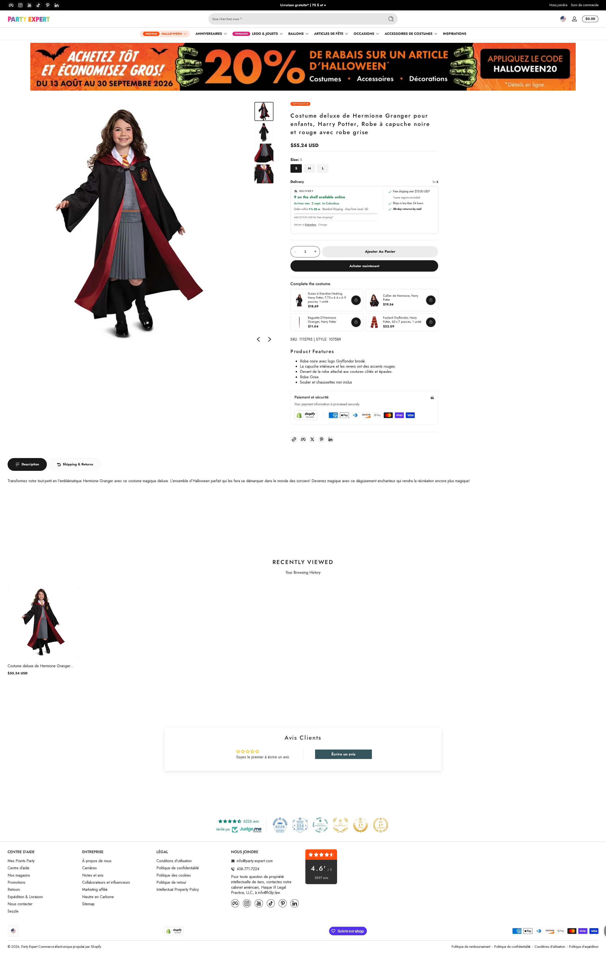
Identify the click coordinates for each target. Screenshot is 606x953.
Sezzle (13, 911)
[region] (303, 5)
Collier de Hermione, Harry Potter (400, 298)
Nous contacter (20, 904)
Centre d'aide (18, 868)
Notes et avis (92, 875)
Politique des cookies (173, 875)
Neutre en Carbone (98, 897)
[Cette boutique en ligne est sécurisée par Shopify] (305, 415)
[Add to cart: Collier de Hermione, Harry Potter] (431, 300)
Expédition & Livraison (25, 897)
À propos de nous (96, 861)
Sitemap (88, 904)
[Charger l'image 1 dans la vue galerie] (263, 111)
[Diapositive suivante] (269, 339)
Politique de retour (171, 882)
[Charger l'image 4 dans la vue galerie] (263, 173)
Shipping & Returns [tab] (78, 464)
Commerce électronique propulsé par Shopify (69, 946)
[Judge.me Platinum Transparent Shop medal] (320, 825)
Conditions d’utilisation (550, 946)
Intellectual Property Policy (177, 889)
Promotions (16, 882)
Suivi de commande (584, 5)
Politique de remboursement (471, 946)
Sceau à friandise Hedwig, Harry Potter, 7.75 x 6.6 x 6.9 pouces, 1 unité (327, 297)
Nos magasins (19, 875)
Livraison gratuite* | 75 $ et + (303, 5)
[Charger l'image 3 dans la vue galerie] (263, 153)
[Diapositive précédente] (258, 339)
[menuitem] (42, 861)
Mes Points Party (21, 861)
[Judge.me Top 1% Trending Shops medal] (380, 825)
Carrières (89, 868)
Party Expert (29, 946)
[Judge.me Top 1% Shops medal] (360, 825)
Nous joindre (558, 5)
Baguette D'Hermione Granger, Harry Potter (322, 320)
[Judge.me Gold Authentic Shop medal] (340, 825)
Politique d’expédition (583, 946)
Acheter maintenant (364, 266)
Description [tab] (30, 464)
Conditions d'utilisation (174, 861)
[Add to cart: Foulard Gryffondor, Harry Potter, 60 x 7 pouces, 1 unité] (431, 322)
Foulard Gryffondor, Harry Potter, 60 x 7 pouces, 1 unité (402, 320)
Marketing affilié (94, 889)
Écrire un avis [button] (343, 754)
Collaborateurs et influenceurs (106, 882)
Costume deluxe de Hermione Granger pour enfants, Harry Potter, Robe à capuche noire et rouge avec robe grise (43, 666)
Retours (14, 889)
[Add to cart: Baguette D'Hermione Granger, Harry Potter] (356, 322)
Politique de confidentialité (177, 868)
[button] (563, 18)
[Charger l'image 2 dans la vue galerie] (263, 132)
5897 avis (321, 878)
